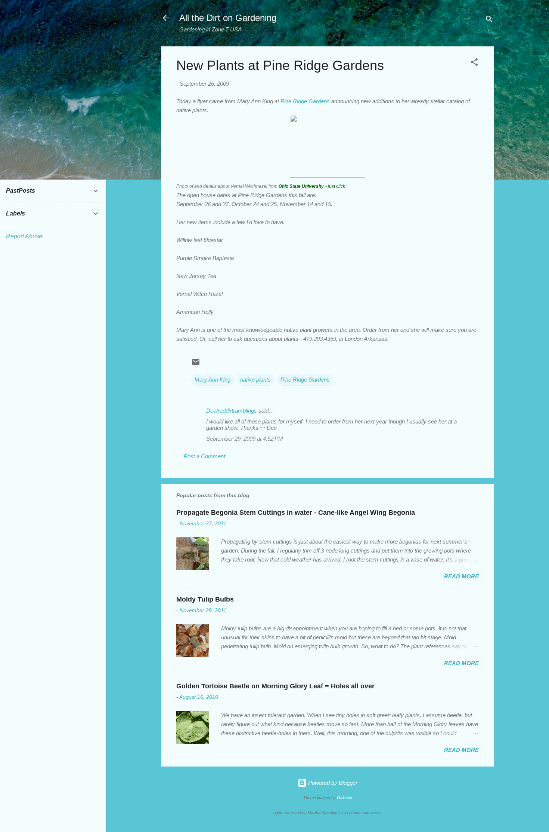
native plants (255, 379)
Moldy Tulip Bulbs (205, 599)
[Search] (489, 20)
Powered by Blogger (332, 783)
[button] (474, 63)
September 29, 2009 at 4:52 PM (244, 438)
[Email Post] (195, 364)
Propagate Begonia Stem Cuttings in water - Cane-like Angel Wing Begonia (295, 512)
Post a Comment (204, 456)
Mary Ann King (212, 379)
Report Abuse (24, 236)
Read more (461, 576)
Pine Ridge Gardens (305, 101)
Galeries (344, 797)
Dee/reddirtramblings (231, 410)
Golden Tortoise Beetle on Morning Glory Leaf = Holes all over (275, 686)
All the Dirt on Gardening (227, 18)
